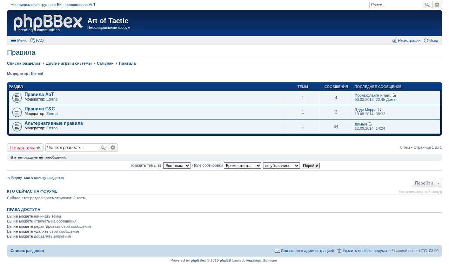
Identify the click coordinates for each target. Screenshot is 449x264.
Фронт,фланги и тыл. (373, 95)
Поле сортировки (208, 165)
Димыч (392, 99)
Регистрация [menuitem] (409, 40)
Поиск (427, 5)
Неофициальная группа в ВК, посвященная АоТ (53, 4)
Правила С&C (40, 108)
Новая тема (22, 147)
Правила (21, 52)
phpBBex (198, 260)
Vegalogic (254, 260)
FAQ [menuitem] (40, 40)
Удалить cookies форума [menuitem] (365, 251)
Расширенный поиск (437, 5)
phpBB (225, 260)
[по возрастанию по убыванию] (282, 165)
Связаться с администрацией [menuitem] (307, 251)
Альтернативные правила (54, 123)
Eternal (37, 73)
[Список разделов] (48, 24)
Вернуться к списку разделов (37, 177)
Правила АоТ (39, 94)
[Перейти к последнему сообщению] (394, 95)
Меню (22, 40)
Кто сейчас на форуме (32, 191)
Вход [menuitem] (433, 40)
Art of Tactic (107, 21)
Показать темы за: (146, 165)
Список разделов (27, 251)
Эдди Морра (365, 110)
